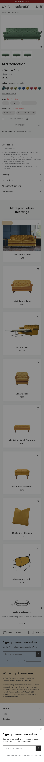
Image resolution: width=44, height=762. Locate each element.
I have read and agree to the (24, 755)
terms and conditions (33, 755)
